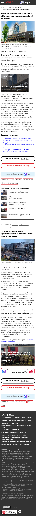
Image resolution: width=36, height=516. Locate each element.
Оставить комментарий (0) (18, 166)
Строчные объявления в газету (13, 432)
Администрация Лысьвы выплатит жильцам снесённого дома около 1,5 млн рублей (18, 140)
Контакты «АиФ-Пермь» (10, 430)
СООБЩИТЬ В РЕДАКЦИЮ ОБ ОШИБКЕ (15, 444)
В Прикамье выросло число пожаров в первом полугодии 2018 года (20, 215)
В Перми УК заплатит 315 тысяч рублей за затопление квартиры (16, 151)
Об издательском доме (10, 418)
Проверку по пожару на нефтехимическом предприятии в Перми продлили (21, 191)
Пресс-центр (27, 418)
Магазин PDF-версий (9, 423)
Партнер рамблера (17, 507)
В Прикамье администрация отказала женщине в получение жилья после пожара (18, 146)
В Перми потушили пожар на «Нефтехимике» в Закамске (17, 203)
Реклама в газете (24, 420)
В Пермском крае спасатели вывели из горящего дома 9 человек (16, 354)
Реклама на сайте (8, 420)
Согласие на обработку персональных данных (17, 484)
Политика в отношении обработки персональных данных (13, 486)
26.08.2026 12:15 (6, 225)
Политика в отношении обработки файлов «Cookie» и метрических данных (16, 490)
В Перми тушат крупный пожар (18, 208)
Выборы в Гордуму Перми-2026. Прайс (16, 442)
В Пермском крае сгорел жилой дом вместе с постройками (19, 197)
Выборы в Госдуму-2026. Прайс (13, 435)
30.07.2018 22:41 (6, 7)
